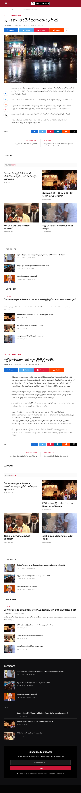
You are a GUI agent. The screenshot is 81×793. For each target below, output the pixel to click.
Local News (16, 15)
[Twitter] (6, 99)
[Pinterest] (6, 110)
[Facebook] (6, 93)
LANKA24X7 (8, 25)
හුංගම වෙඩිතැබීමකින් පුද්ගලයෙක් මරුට (23, 456)
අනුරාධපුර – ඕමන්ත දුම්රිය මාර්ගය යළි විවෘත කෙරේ (33, 265)
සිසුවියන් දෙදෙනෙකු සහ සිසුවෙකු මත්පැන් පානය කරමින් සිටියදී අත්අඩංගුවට (41, 255)
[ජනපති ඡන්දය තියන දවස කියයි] (9, 279)
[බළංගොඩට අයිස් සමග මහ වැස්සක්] (40, 59)
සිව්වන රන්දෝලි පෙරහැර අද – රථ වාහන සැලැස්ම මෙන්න (57, 194)
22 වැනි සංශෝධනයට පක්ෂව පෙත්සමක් (17, 227)
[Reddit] (6, 104)
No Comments (30, 25)
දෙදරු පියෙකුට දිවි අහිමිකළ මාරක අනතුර (57, 227)
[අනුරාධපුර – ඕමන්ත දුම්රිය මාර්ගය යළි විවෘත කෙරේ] (9, 268)
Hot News (7, 15)
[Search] (75, 3)
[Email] (6, 115)
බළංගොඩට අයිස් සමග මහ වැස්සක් (56, 456)
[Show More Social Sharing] (67, 30)
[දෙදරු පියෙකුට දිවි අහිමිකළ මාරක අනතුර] (59, 212)
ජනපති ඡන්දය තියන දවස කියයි (27, 276)
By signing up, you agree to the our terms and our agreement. (41, 773)
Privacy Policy (53, 773)
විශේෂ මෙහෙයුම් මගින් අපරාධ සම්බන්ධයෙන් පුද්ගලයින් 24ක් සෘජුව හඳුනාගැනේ (20, 176)
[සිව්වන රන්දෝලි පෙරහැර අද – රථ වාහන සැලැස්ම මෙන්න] (59, 180)
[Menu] (6, 3)
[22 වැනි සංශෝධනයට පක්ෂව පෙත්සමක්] (21, 212)
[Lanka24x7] (40, 3)
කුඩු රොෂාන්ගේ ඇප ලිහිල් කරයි (26, 143)
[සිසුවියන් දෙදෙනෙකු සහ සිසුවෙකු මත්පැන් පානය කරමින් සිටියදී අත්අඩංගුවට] (9, 258)
